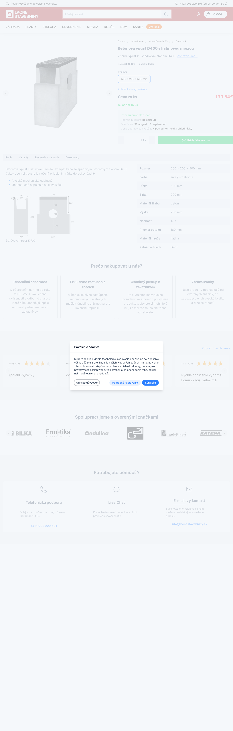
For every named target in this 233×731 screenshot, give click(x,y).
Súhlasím (150, 382)
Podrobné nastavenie (125, 382)
